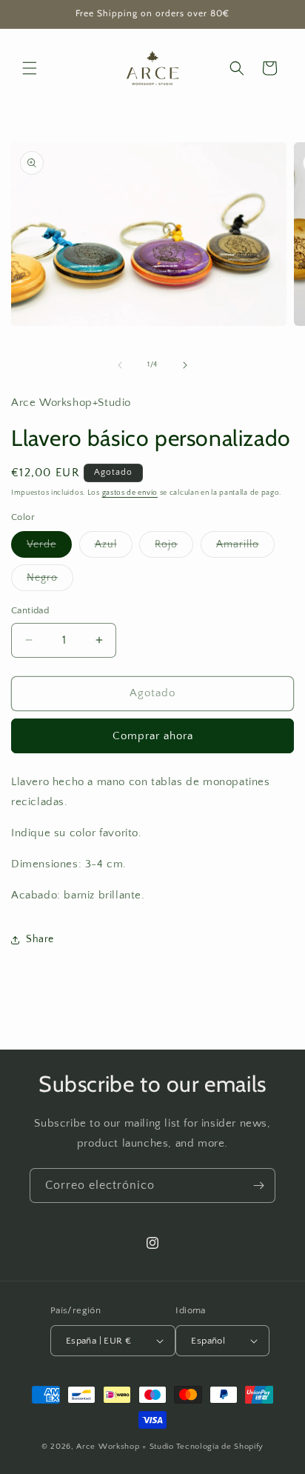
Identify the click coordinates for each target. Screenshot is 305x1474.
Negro (50, 581)
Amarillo (245, 548)
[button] (29, 68)
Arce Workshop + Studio (124, 1446)
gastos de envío (130, 493)
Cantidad (30, 610)
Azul (114, 548)
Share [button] (40, 939)
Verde (49, 548)
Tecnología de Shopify (220, 1446)
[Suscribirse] (258, 1185)
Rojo (174, 548)
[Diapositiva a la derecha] (185, 365)
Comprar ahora (153, 736)
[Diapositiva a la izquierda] (120, 365)
